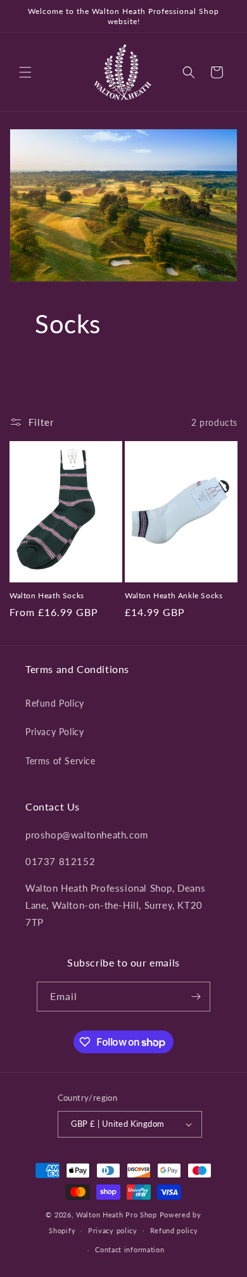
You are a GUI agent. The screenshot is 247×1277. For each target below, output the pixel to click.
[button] (25, 72)
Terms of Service (60, 760)
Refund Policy (54, 703)
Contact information (129, 1249)
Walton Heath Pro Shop (116, 1214)
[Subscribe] (196, 996)
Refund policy (174, 1230)
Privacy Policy (54, 731)
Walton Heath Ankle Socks (173, 595)
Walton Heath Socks (47, 595)
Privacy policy (112, 1230)
